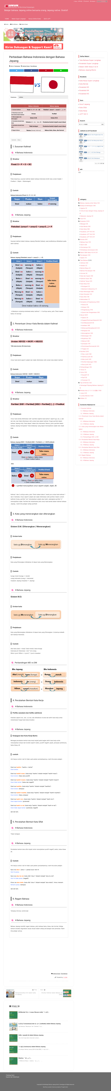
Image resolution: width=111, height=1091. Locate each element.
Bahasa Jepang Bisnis (87, 70)
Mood (84, 315)
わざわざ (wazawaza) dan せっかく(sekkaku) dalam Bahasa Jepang (39, 1023)
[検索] (106, 1)
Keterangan (86, 336)
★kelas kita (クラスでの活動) (90, 390)
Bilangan (84, 224)
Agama (84, 208)
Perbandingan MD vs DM (89, 437)
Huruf (83, 218)
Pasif (84, 377)
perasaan (86, 343)
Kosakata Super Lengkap (88, 63)
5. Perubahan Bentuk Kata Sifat (89, 447)
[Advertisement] (38, 956)
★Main (83, 398)
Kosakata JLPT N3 (88, 231)
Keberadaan (85, 299)
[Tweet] (16, 70)
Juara (84, 393)
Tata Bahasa (15, 24)
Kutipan (85, 307)
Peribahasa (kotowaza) (89, 250)
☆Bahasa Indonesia (87, 411)
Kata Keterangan (87, 291)
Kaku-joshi (86, 359)
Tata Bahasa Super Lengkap (90, 60)
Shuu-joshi (86, 364)
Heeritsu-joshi (87, 356)
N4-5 (12, 66)
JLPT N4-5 (83, 114)
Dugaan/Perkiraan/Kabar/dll (92, 320)
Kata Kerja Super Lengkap (89, 81)
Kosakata (85, 221)
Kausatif (85, 375)
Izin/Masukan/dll (88, 323)
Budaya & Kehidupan (88, 205)
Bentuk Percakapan (88, 271)
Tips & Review (86, 382)
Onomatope (86, 247)
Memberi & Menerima (89, 289)
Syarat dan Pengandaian (91, 312)
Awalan (84, 265)
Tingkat (85, 349)
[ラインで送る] (61, 70)
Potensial (86, 380)
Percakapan (85, 255)
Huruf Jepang (84, 104)
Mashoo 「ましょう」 (25, 1058)
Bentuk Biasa (86, 268)
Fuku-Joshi (86, 354)
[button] (13, 97)
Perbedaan (17, 66)
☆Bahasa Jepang (87, 413)
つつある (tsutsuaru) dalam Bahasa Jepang (31, 1046)
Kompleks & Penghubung (90, 302)
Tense (83, 369)
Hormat (84, 273)
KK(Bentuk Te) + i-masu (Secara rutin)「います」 (34, 1012)
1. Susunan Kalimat (85, 408)
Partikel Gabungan (89, 362)
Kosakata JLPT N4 (88, 234)
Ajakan (85, 317)
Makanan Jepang (87, 216)
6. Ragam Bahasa (85, 455)
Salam (84, 257)
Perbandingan (86, 367)
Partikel (85, 351)
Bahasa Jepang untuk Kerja (90, 203)
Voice (84, 372)
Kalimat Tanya (86, 281)
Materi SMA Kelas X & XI (88, 67)
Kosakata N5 (84, 87)
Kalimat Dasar (24, 24)
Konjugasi (86, 286)
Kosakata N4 (84, 90)
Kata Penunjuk (86, 294)
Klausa (85, 304)
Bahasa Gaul (86, 242)
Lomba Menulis (87, 396)
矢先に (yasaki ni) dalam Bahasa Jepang (30, 1035)
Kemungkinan (87, 333)
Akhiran (84, 263)
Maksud (86, 341)
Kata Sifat (83, 107)
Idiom (84, 244)
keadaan (86, 325)
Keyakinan (86, 338)
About (76, 1)
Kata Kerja (83, 111)
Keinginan (86, 330)
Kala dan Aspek (87, 276)
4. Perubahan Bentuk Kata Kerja (89, 439)
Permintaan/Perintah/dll (90, 346)
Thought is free (64, 1087)
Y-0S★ (65, 977)
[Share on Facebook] (31, 70)
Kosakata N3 (84, 94)
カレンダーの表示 (99, 163)
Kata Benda (83, 84)
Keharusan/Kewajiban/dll (91, 328)
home (7, 24)
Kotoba (84, 239)
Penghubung (87, 310)
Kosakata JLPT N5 (88, 237)
